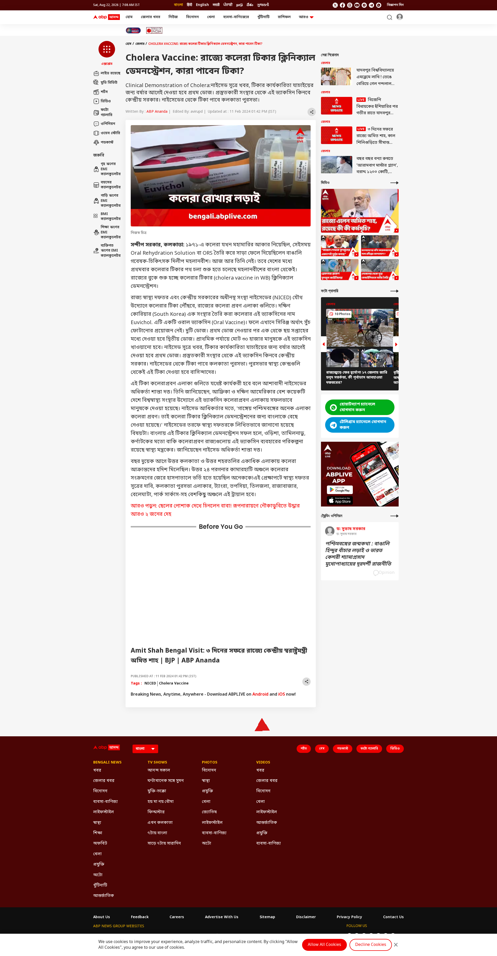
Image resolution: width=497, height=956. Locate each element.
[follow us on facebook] (342, 5)
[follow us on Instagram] (364, 5)
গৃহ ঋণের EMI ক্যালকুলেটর (110, 169)
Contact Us (393, 917)
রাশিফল (284, 17)
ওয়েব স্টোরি (110, 133)
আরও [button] (303, 17)
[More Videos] (394, 183)
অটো (98, 875)
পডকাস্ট (107, 142)
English (202, 5)
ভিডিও (106, 101)
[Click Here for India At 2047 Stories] (133, 30)
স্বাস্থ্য (97, 823)
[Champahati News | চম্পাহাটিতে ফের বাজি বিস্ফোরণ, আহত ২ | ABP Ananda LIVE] (380, 269)
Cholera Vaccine (174, 683)
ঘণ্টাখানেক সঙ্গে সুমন (166, 781)
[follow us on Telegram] (371, 5)
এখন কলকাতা (160, 823)
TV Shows (157, 763)
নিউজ (173, 17)
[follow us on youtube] (357, 5)
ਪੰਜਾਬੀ (227, 5)
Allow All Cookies (324, 945)
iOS (281, 694)
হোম (129, 17)
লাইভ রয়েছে (110, 73)
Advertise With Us (221, 917)
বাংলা (178, 5)
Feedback (140, 917)
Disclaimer (306, 917)
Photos (209, 763)
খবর (97, 770)
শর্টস (104, 91)
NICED (150, 683)
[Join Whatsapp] (379, 5)
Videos (263, 763)
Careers (177, 917)
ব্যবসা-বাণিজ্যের (236, 17)
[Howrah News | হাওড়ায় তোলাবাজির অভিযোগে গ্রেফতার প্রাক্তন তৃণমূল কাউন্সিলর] (340, 269)
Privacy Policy (349, 917)
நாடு (239, 5)
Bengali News (107, 763)
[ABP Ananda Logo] (106, 17)
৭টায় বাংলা (157, 833)
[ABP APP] (340, 490)
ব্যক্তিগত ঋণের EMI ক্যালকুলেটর (110, 250)
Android (260, 694)
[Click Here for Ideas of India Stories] (154, 30)
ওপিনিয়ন (108, 123)
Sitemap (267, 917)
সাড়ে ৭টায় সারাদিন (164, 843)
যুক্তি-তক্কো (157, 791)
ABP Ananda (157, 111)
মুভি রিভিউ (109, 82)
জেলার (139, 44)
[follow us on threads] (350, 5)
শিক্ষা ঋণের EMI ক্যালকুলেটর (110, 232)
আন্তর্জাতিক (103, 896)
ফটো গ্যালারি (106, 113)
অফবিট (100, 843)
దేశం (250, 5)
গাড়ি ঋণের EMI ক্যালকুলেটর (110, 200)
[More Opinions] (394, 516)
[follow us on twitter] (335, 5)
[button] (106, 53)
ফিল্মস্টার (156, 812)
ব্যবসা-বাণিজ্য (105, 802)
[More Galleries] (394, 291)
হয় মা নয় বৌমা (161, 802)
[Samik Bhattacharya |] (340, 245)
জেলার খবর (150, 17)
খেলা (211, 17)
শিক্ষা (97, 833)
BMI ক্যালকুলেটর (110, 217)
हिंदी (189, 5)
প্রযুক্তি (98, 864)
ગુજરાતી (263, 5)
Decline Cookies (370, 945)
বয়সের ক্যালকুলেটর (110, 185)
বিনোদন (192, 17)
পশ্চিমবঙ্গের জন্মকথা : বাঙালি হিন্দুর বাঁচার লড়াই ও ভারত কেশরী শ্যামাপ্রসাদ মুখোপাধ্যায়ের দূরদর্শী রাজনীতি (358, 554)
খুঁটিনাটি (263, 17)
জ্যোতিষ (209, 812)
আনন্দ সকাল (159, 770)
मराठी (216, 5)
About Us (101, 917)
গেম (322, 749)
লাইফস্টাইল (103, 812)
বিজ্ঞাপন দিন (395, 5)
